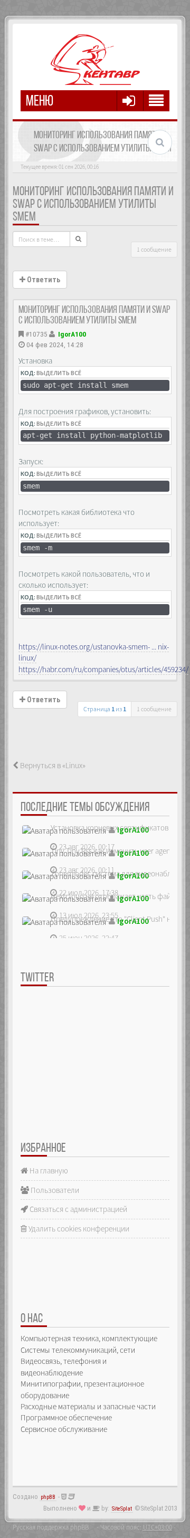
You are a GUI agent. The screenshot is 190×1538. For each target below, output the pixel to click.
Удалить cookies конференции (78, 1229)
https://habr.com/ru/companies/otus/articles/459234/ (103, 669)
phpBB (48, 1497)
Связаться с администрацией (77, 1209)
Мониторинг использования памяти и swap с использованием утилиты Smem (93, 205)
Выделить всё (58, 373)
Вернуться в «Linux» (52, 765)
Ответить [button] (42, 279)
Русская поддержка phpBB (51, 1527)
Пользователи (54, 1190)
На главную (48, 1171)
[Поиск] (78, 239)
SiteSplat (122, 1508)
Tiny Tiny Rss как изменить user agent (112, 851)
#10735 (36, 334)
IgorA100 (72, 334)
